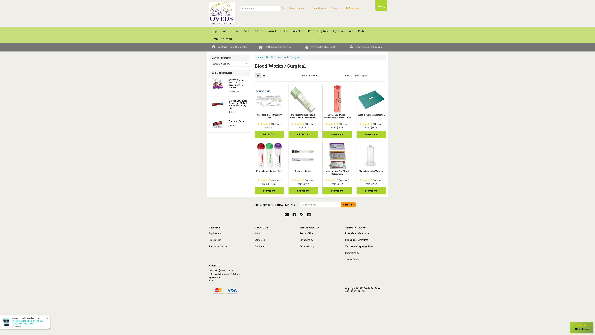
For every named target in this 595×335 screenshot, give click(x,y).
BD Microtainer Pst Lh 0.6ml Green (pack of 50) (303, 116)
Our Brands (260, 246)
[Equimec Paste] (218, 124)
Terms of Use (306, 233)
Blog (291, 8)
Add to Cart (269, 134)
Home (260, 57)
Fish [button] (361, 31)
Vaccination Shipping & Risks (359, 246)
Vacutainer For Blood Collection (337, 172)
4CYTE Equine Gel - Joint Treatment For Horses (237, 84)
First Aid (270, 57)
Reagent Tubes (303, 171)
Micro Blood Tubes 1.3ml (269, 171)
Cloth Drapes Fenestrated (371, 114)
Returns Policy (352, 253)
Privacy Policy (306, 240)
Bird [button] (246, 31)
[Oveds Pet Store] (222, 12)
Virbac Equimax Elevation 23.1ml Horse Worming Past (238, 104)
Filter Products (221, 57)
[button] (581, 327)
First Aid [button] (297, 31)
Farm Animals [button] (277, 31)
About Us (302, 8)
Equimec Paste (236, 121)
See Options (337, 134)
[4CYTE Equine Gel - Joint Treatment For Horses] (218, 83)
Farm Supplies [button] (318, 31)
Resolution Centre (218, 246)
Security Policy (307, 246)
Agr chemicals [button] (343, 31)
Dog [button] (214, 31)
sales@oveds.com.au (223, 270)
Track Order (215, 240)
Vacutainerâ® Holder (371, 171)
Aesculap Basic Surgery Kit (269, 116)
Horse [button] (235, 31)
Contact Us (336, 8)
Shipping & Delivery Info (356, 240)
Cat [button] (223, 31)
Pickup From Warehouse (357, 233)
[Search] (283, 8)
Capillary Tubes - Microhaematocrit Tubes (337, 116)
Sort (347, 75)
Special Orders (352, 259)
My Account (215, 233)
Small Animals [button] (222, 39)
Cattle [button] (258, 31)
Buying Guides (319, 8)
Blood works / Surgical (288, 57)
